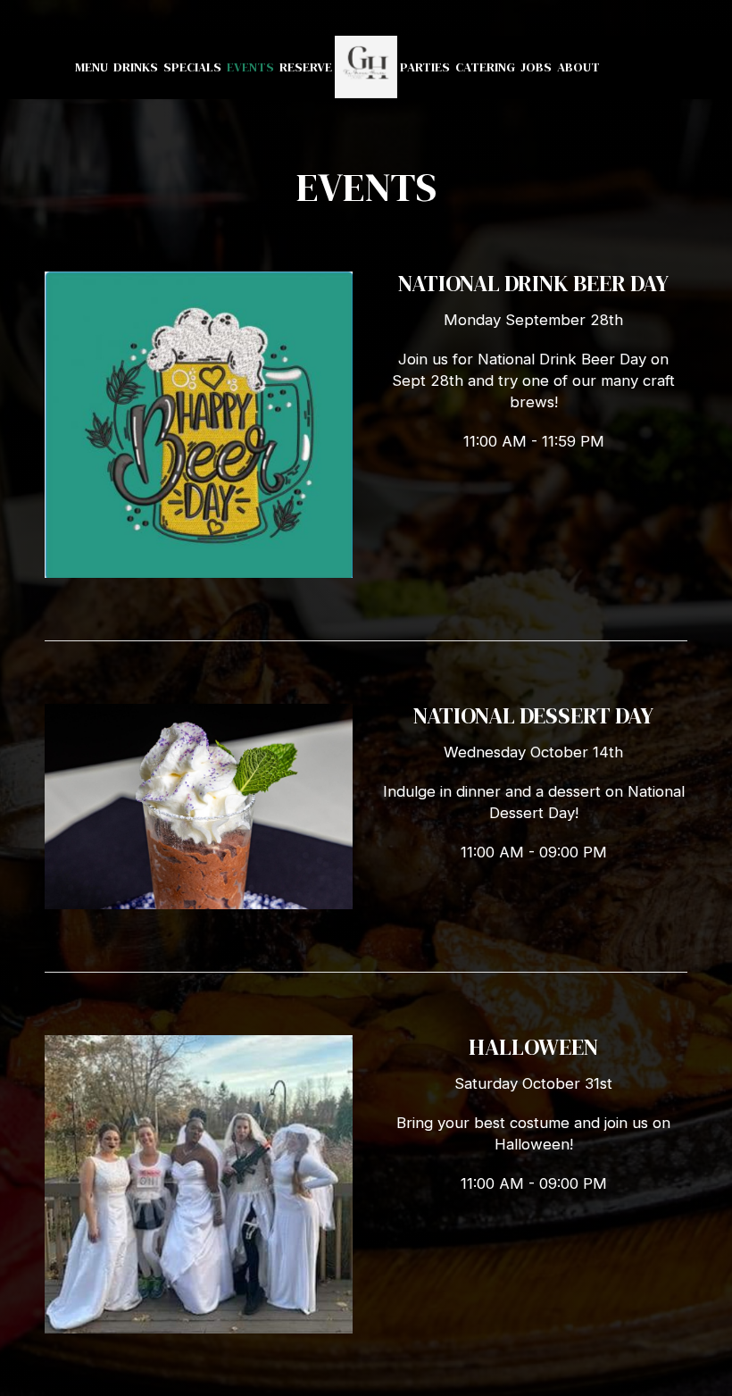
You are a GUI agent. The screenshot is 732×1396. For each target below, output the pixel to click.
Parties (425, 67)
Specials (192, 67)
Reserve (305, 67)
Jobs (536, 67)
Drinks (135, 67)
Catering (485, 67)
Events (250, 67)
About (578, 67)
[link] (366, 67)
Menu (91, 67)
